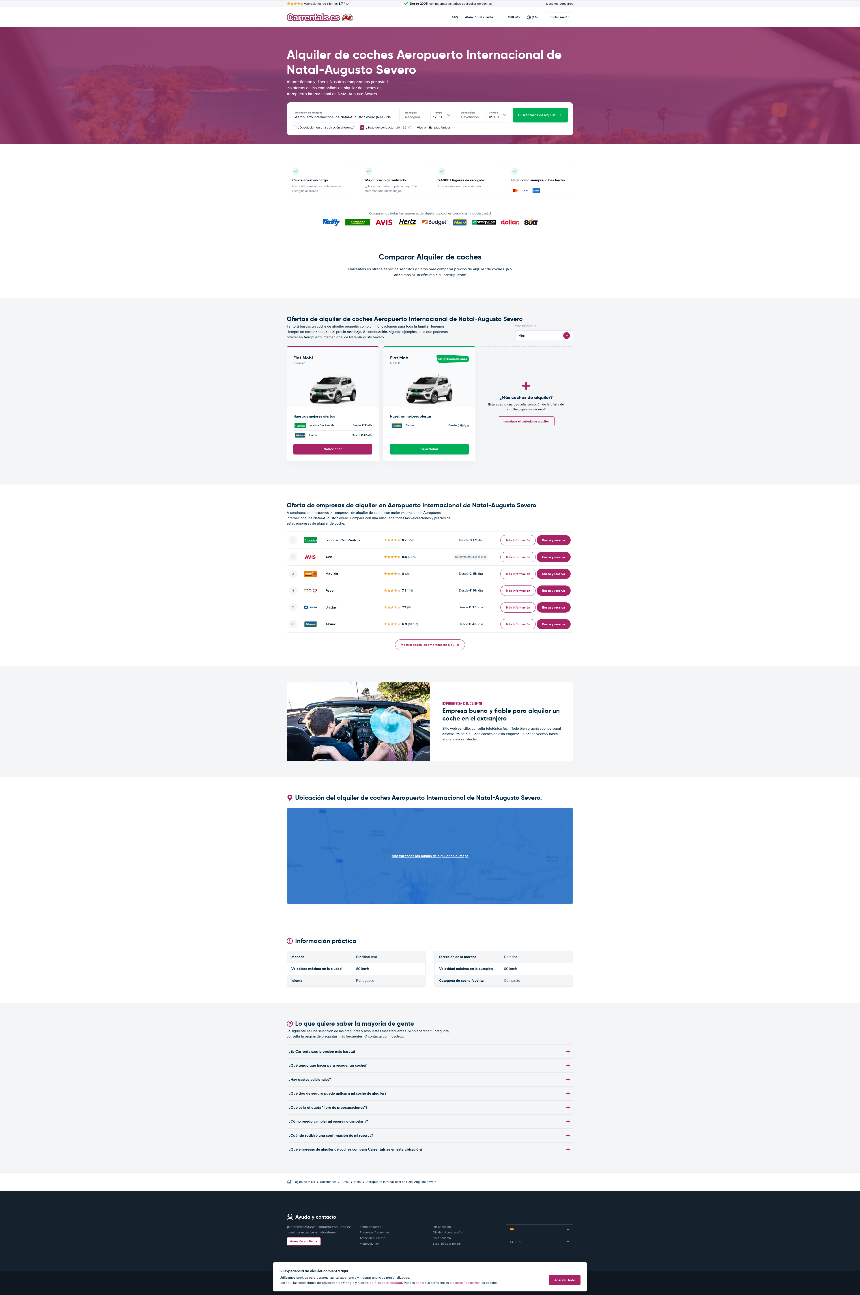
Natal (357, 1182)
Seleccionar (333, 449)
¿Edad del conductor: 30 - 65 (386, 127)
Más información (518, 540)
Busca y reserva (553, 540)
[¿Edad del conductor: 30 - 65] (362, 127)
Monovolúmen (370, 1244)
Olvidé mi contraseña (447, 1232)
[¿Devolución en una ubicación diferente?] (294, 127)
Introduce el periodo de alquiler (526, 421)
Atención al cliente (479, 17)
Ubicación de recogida (308, 113)
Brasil (345, 1182)
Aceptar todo (564, 1280)
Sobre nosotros (370, 1227)
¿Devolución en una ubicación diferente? (326, 127)
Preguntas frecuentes (375, 1232)
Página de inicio (304, 1182)
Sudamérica (328, 1182)
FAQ (455, 17)
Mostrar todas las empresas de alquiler (430, 644)
